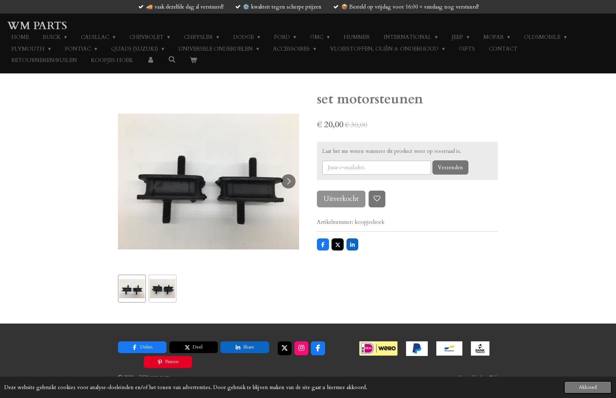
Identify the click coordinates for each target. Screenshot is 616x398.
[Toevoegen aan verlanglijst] (377, 199)
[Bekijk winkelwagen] (193, 60)
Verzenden (450, 167)
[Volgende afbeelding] (288, 181)
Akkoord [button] (588, 387)
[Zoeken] (172, 60)
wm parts (37, 26)
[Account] (151, 60)
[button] (132, 289)
